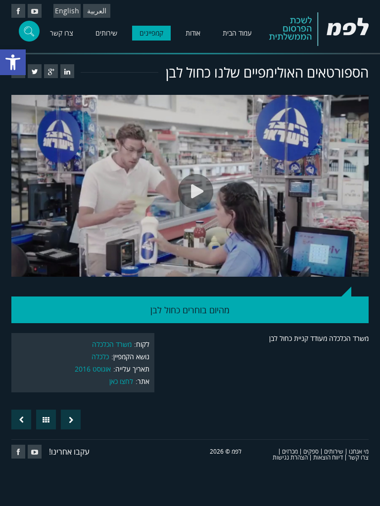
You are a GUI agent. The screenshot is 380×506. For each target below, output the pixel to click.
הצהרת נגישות (290, 457)
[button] (13, 62)
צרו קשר (61, 33)
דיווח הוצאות (328, 457)
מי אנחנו (359, 451)
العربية (96, 10)
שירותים (106, 33)
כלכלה (100, 356)
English (67, 10)
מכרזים (290, 451)
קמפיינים (151, 33)
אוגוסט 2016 (93, 369)
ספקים (311, 451)
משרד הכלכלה (112, 344)
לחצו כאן (121, 381)
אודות (193, 33)
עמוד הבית (237, 33)
